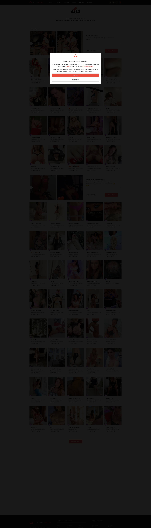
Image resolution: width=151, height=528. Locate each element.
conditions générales (87, 66)
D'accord (75, 75)
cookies (68, 66)
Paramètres (75, 79)
